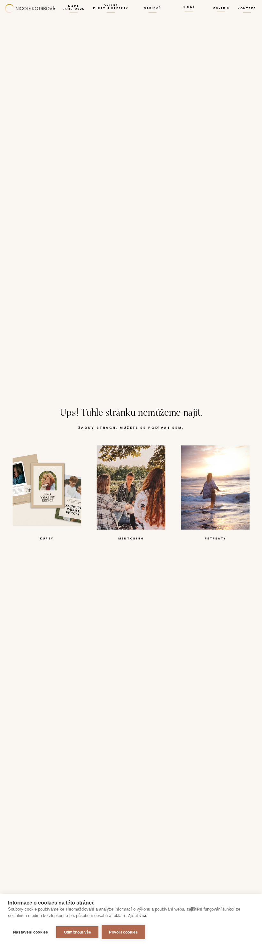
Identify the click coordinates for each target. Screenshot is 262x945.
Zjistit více (137, 915)
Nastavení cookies (30, 932)
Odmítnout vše (77, 932)
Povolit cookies (123, 932)
